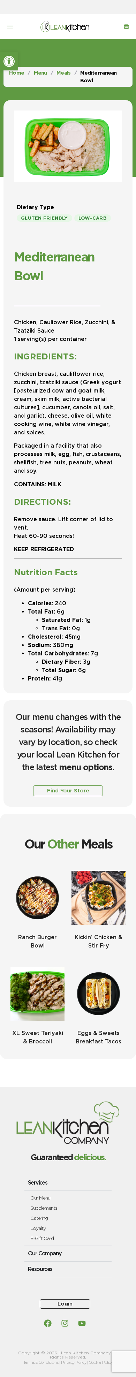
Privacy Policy (73, 1362)
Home (16, 73)
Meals (63, 73)
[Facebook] (47, 1323)
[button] (9, 61)
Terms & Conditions (41, 1362)
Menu (40, 73)
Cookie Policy (101, 1362)
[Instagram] (65, 1323)
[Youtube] (82, 1323)
